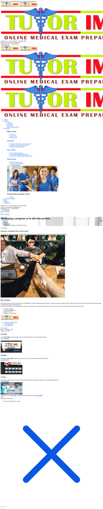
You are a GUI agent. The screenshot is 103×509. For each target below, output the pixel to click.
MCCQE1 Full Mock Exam (17, 146)
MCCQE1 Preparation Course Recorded (20, 144)
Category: (6, 309)
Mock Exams (13, 137)
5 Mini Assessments (15, 165)
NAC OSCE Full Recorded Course (19, 154)
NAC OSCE (13, 136)
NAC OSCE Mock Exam (16, 163)
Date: (5, 311)
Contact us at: (4, 41)
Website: (6, 313)
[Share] (4, 506)
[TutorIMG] (10, 6)
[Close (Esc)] (6, 506)
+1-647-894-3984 (8, 325)
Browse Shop (16, 401)
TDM (11, 197)
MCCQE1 (13, 134)
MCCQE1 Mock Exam (16, 162)
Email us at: (4, 42)
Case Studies (7, 223)
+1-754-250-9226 (8, 323)
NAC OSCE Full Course (16, 153)
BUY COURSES (5, 211)
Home (5, 222)
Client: (5, 310)
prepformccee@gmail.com (10, 322)
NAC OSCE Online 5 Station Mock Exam (21, 156)
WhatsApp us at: (5, 44)
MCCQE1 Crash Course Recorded (19, 145)
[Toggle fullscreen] (3, 506)
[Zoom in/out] (1, 506)
